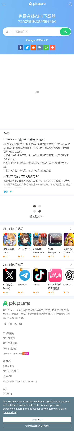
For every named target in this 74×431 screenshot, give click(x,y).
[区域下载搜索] (65, 31)
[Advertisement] (37, 92)
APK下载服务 (9, 348)
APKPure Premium (12, 353)
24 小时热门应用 (13, 264)
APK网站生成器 (11, 371)
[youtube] (21, 324)
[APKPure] (37, 4)
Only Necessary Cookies (37, 425)
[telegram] (5, 324)
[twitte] (15, 324)
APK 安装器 (9, 338)
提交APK (7, 376)
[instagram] (10, 324)
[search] (70, 4)
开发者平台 (8, 365)
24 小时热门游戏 (13, 229)
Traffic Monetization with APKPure (20, 381)
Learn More (10, 412)
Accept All (37, 419)
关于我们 (7, 393)
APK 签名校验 (10, 343)
